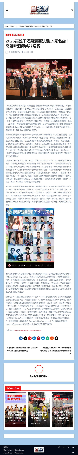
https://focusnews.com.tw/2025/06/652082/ (27, 330)
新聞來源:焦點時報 (38, 399)
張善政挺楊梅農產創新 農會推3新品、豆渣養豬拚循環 (15, 416)
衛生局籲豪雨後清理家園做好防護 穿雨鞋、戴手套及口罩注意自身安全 (39, 418)
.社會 (8, 35)
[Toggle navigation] (7, 10)
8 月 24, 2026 (12, 423)
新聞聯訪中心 (16, 52)
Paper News (8, 453)
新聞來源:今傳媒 (18, 35)
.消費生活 (12, 396)
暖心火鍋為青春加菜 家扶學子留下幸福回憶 (62, 415)
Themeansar (19, 453)
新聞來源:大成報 (14, 399)
